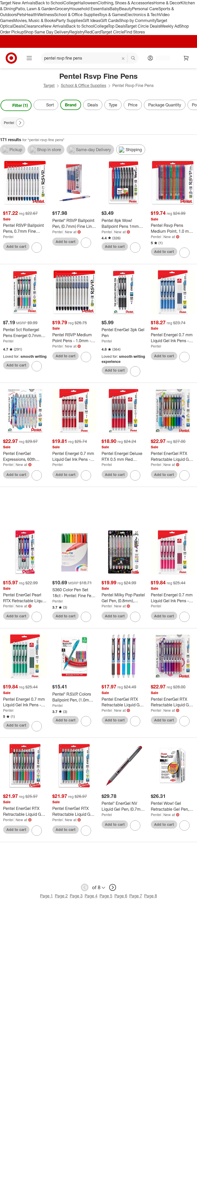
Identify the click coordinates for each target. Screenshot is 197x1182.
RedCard (92, 32)
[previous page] (85, 887)
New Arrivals (54, 26)
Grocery (62, 8)
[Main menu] (29, 58)
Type (113, 104)
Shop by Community (137, 20)
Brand (70, 104)
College (70, 2)
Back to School (49, 2)
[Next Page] (192, 105)
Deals (18, 26)
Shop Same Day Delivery (46, 32)
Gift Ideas (91, 20)
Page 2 (61, 895)
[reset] (123, 58)
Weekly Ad (169, 26)
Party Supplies (69, 20)
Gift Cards (109, 20)
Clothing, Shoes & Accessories (125, 2)
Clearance (33, 26)
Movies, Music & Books (34, 20)
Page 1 (46, 895)
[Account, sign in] (160, 58)
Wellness (45, 14)
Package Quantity (164, 104)
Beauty (125, 8)
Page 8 (150, 895)
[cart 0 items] (186, 58)
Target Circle (112, 32)
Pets (21, 14)
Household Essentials (90, 8)
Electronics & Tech (142, 14)
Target (49, 85)
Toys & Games (112, 14)
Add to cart (16, 246)
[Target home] (11, 58)
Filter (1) (20, 105)
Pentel (8, 237)
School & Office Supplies (76, 14)
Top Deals (116, 26)
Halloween (87, 2)
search (133, 58)
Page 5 (106, 895)
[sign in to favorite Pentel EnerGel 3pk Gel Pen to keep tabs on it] (135, 371)
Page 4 (91, 895)
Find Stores (134, 32)
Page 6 (120, 895)
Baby (114, 8)
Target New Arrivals (17, 2)
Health (31, 14)
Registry (76, 32)
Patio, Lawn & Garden (35, 8)
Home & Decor (167, 2)
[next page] (113, 887)
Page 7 (135, 895)
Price (132, 104)
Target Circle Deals (142, 26)
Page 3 (76, 895)
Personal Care (145, 8)
